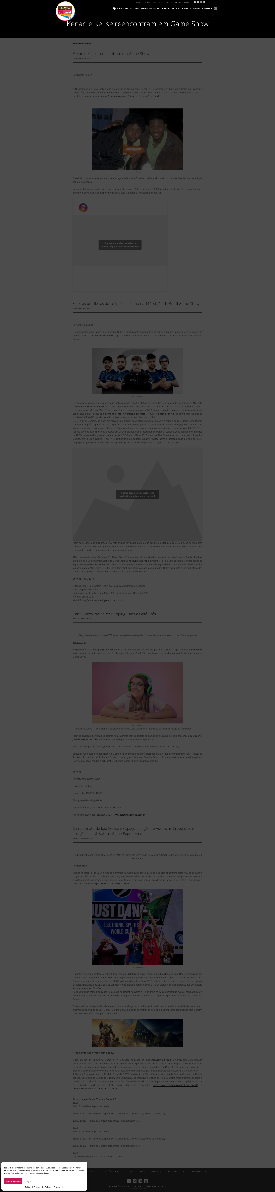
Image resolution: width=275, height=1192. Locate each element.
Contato (186, 2)
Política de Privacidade (34, 1187)
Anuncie (161, 2)
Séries (156, 8)
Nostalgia (207, 8)
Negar (28, 1181)
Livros (167, 8)
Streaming (195, 8)
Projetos (168, 2)
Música (120, 8)
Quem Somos (146, 2)
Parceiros (178, 2)
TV (162, 8)
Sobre (154, 2)
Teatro (128, 8)
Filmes (136, 8)
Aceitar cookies (13, 1181)
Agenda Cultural (180, 8)
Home (138, 2)
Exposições (146, 8)
